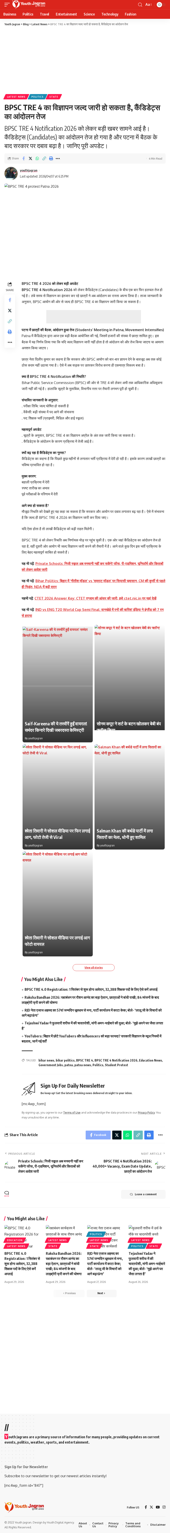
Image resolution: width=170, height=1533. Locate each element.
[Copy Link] (44, 158)
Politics (37, 96)
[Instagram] (164, 1507)
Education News (150, 1060)
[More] (58, 158)
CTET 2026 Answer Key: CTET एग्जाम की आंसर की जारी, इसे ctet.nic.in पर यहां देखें (95, 598)
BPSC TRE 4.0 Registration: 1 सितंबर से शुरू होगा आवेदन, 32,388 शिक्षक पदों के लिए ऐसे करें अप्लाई (91, 989)
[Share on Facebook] (23, 158)
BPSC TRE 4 (84, 1060)
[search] (140, 4)
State (53, 96)
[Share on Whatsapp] (37, 158)
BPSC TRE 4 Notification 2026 (116, 1060)
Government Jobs (51, 1065)
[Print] (51, 158)
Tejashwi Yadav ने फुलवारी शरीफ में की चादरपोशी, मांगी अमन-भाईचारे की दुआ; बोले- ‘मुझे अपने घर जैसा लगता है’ (147, 1263)
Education (14, 1240)
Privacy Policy (146, 1112)
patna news (82, 1065)
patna (68, 1065)
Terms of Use (72, 1112)
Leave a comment (146, 1194)
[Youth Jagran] (28, 4)
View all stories (94, 967)
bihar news (46, 1060)
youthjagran (28, 170)
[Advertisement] (85, 60)
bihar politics (65, 1060)
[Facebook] (146, 1507)
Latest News (16, 96)
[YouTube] (158, 1507)
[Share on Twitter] (30, 158)
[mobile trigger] (8, 4)
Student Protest (116, 1065)
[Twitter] (151, 1507)
